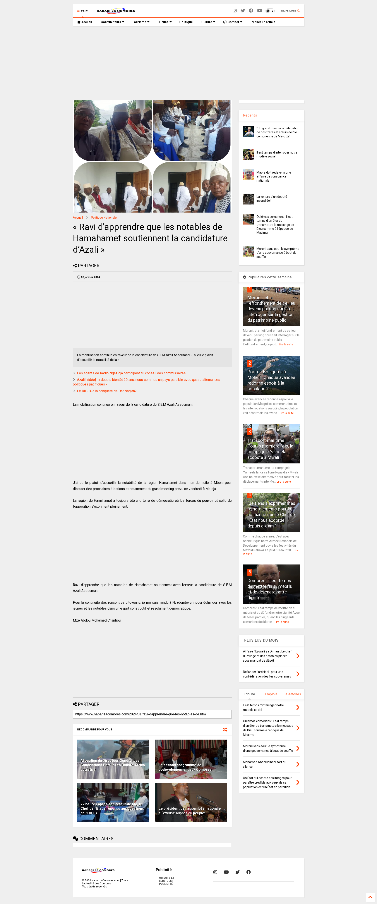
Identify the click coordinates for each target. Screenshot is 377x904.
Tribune (162, 22)
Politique (186, 22)
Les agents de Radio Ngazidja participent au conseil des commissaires (131, 373)
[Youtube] (259, 11)
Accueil (86, 22)
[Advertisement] (188, 63)
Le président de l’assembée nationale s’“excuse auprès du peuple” (190, 810)
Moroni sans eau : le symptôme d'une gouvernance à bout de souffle (278, 252)
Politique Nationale (104, 217)
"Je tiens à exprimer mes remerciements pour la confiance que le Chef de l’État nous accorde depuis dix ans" (271, 515)
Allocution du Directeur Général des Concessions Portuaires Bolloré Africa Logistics (113, 765)
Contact (233, 22)
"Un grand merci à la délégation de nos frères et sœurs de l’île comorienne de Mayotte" (278, 132)
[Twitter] (243, 11)
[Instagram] (235, 11)
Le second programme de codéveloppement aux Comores (185, 767)
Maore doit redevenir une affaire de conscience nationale (274, 176)
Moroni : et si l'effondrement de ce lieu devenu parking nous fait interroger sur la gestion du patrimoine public (271, 309)
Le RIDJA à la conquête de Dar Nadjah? (107, 391)
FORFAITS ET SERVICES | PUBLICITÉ (166, 880)
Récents (250, 115)
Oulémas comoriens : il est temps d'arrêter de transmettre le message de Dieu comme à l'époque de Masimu (275, 224)
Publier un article (262, 22)
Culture (206, 22)
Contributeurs (111, 22)
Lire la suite (286, 344)
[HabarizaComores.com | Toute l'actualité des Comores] (116, 12)
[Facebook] (251, 11)
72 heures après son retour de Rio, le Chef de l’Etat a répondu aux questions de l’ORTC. (112, 808)
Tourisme (139, 22)
